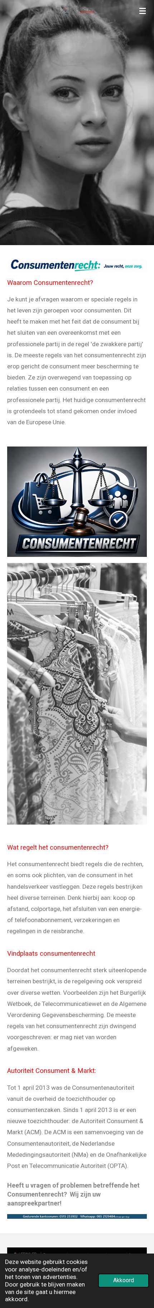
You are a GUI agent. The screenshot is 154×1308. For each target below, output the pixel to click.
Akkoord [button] (123, 1280)
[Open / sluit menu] (142, 11)
